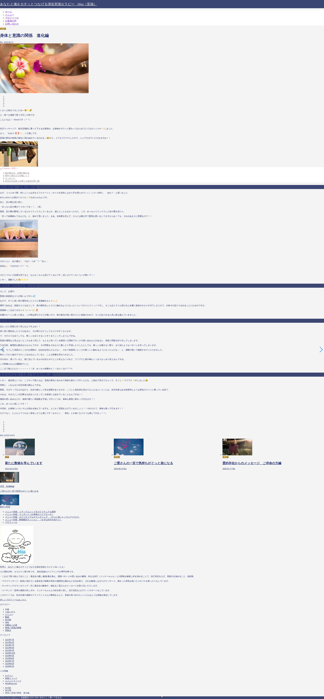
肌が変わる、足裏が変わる (17, 173)
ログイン (9, 676)
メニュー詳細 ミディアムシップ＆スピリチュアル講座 (30, 512)
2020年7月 (9, 661)
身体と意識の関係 (13, 628)
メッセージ (10, 178)
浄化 (7, 622)
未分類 (3, 29)
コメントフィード (13, 681)
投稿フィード (11, 678)
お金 (7, 609)
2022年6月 (9, 648)
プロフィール (12, 18)
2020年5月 (9, 666)
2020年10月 (10, 653)
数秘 (7, 617)
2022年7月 (9, 645)
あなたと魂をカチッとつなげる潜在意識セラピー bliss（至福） (48, 4)
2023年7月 (9, 640)
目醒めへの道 (11, 625)
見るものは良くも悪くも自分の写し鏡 (22, 181)
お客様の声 (10, 21)
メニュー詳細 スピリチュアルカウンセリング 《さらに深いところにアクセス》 (42, 517)
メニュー (9, 15)
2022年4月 (9, 650)
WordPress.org (11, 683)
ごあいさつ (10, 612)
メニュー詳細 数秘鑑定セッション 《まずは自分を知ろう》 (33, 520)
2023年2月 (9, 642)
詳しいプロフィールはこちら (13, 600)
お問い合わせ (12, 24)
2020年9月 (9, 656)
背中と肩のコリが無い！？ (17, 176)
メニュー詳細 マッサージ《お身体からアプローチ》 (29, 514)
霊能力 (8, 630)
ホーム (8, 12)
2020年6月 (9, 664)
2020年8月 (9, 658)
